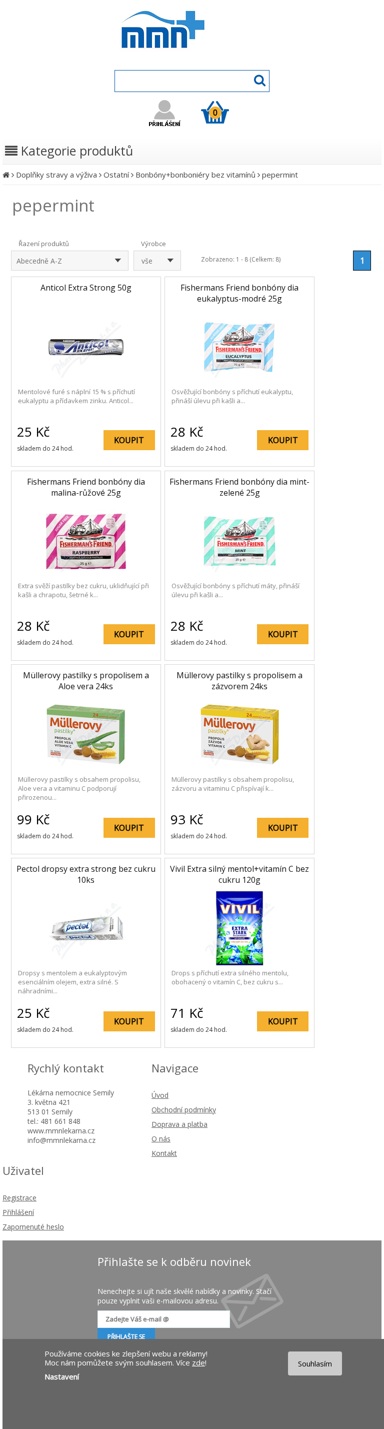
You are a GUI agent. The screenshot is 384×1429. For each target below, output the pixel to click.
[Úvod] (6, 175)
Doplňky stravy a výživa (56, 175)
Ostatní (116, 175)
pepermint (280, 175)
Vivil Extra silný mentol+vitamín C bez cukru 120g (239, 874)
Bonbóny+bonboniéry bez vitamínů (196, 175)
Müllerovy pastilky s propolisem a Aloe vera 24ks (86, 681)
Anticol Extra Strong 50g (86, 287)
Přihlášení (18, 1212)
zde (198, 1362)
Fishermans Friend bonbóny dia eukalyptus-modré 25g (239, 293)
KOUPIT (129, 440)
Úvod (160, 1095)
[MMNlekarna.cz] (192, 58)
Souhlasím (315, 1363)
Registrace (19, 1197)
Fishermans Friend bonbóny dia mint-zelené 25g (240, 487)
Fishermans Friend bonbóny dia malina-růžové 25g (86, 487)
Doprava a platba (180, 1124)
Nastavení (61, 1376)
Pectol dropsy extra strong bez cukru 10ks (86, 874)
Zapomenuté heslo (33, 1226)
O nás (161, 1138)
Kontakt (164, 1153)
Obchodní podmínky (184, 1109)
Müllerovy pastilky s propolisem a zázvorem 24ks (239, 681)
